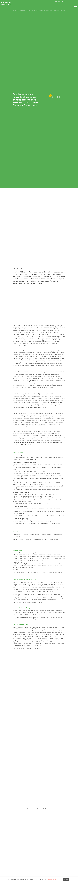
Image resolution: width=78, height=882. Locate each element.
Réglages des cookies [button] (54, 879)
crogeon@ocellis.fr (54, 539)
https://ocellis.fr (31, 572)
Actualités (57, 1)
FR (62, 1)
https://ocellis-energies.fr (44, 572)
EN (64, 1)
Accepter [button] (66, 879)
